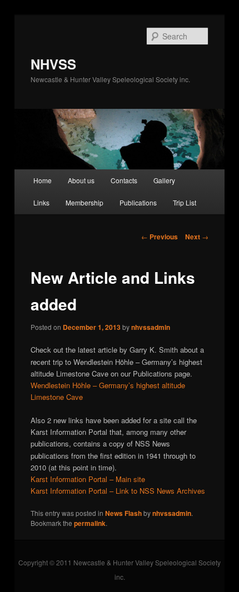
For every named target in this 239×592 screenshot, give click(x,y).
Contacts (124, 180)
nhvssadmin (150, 327)
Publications (138, 202)
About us (81, 180)
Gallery (164, 180)
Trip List (184, 202)
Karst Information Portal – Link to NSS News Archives (118, 490)
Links (41, 202)
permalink (90, 523)
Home (42, 180)
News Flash (123, 513)
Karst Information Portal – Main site (88, 479)
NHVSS (53, 63)
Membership (84, 202)
